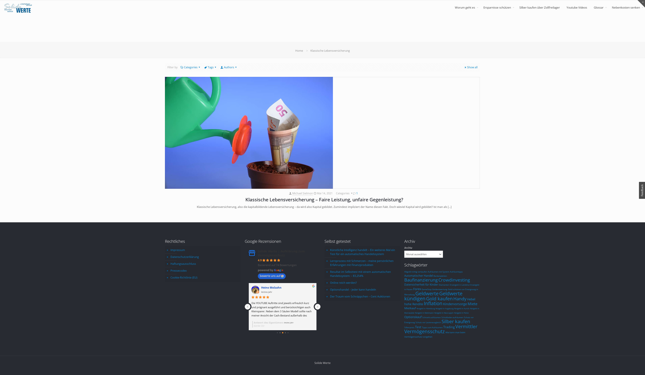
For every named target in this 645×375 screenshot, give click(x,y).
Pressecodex (178, 270)
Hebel (471, 299)
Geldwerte (427, 293)
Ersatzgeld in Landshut (460, 285)
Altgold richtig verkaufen (415, 271)
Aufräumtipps (456, 271)
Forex (417, 289)
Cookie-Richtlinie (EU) (183, 277)
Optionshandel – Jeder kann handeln (353, 289)
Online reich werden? (343, 283)
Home (299, 51)
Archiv (408, 248)
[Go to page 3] (285, 332)
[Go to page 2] (282, 332)
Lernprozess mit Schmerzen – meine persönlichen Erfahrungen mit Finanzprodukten (362, 263)
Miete (472, 303)
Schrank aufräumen (431, 317)
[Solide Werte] (18, 7)
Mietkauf (410, 308)
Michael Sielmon (302, 193)
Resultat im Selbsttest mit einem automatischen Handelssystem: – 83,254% (360, 274)
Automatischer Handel (418, 276)
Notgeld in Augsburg (445, 308)
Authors (229, 67)
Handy (459, 299)
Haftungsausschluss (183, 264)
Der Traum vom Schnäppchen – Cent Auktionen (360, 296)
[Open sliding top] (641, 4)
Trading (449, 327)
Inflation (433, 303)
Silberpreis (409, 327)
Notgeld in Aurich (461, 308)
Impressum (177, 250)
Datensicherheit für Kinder (421, 284)
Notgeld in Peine (461, 313)
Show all (472, 67)
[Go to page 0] (277, 332)
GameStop (427, 289)
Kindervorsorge (455, 304)
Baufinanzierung (421, 280)
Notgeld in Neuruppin (444, 313)
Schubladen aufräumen (452, 317)
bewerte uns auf (270, 276)
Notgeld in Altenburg (426, 308)
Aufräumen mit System (438, 271)
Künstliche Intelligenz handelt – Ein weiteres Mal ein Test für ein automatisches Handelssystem (362, 252)
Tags (211, 67)
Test (418, 327)
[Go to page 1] (280, 332)
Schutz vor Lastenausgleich (428, 322)
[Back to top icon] (628, 368)
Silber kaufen (456, 321)
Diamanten (444, 284)
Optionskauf (413, 317)
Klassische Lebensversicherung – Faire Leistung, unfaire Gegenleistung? (324, 199)
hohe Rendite (413, 304)
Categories (191, 67)
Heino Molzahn (271, 287)
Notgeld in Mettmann (424, 313)
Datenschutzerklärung (184, 257)
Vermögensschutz (424, 331)
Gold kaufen (439, 298)
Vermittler (466, 326)
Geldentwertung (439, 289)
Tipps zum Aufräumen (432, 327)
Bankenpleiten (440, 275)
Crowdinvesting (454, 280)
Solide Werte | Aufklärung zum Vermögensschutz (281, 253)
